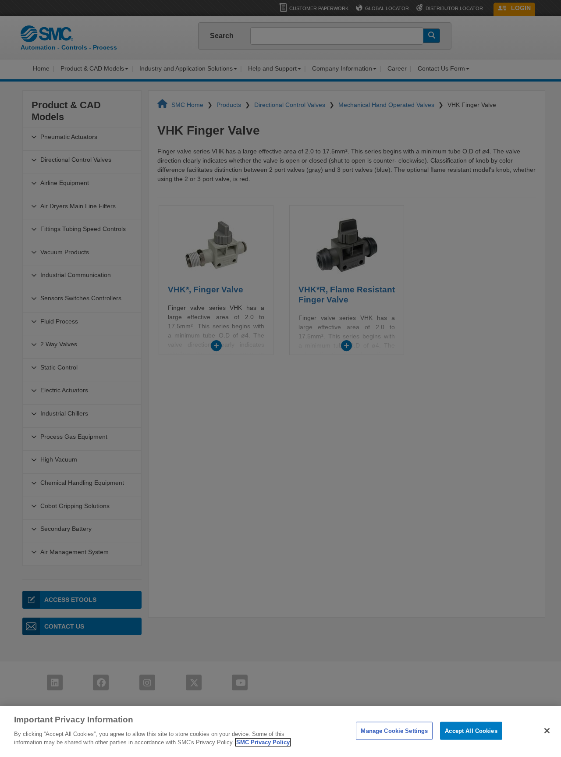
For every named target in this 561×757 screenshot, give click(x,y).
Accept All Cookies (471, 730)
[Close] (547, 730)
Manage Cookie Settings (394, 730)
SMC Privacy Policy (263, 742)
